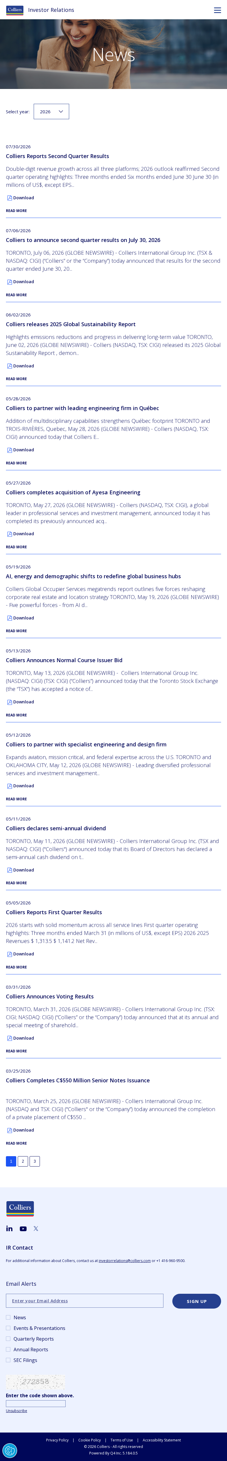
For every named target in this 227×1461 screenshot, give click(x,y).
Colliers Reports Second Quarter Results (57, 156)
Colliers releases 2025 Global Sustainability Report (71, 324)
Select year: (18, 111)
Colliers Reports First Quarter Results (54, 912)
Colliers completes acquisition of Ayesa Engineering (73, 492)
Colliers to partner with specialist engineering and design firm (86, 744)
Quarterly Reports (34, 1339)
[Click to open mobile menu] (217, 11)
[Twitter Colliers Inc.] (36, 1228)
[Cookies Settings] (9, 1450)
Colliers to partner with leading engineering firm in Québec (82, 408)
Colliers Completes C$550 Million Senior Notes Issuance (78, 1080)
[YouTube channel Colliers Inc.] (23, 1229)
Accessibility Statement (162, 1440)
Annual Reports (31, 1349)
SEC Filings (25, 1360)
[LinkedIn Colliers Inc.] (9, 1228)
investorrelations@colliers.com (125, 1260)
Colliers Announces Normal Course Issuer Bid (64, 660)
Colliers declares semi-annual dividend (56, 828)
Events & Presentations (39, 1328)
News (20, 1317)
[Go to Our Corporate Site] (17, 10)
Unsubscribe (16, 1410)
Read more (16, 210)
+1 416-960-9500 (170, 1260)
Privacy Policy (57, 1440)
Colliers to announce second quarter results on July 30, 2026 (83, 239)
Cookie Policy (89, 1440)
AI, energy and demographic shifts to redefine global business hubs (93, 576)
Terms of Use (122, 1440)
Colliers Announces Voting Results (50, 996)
